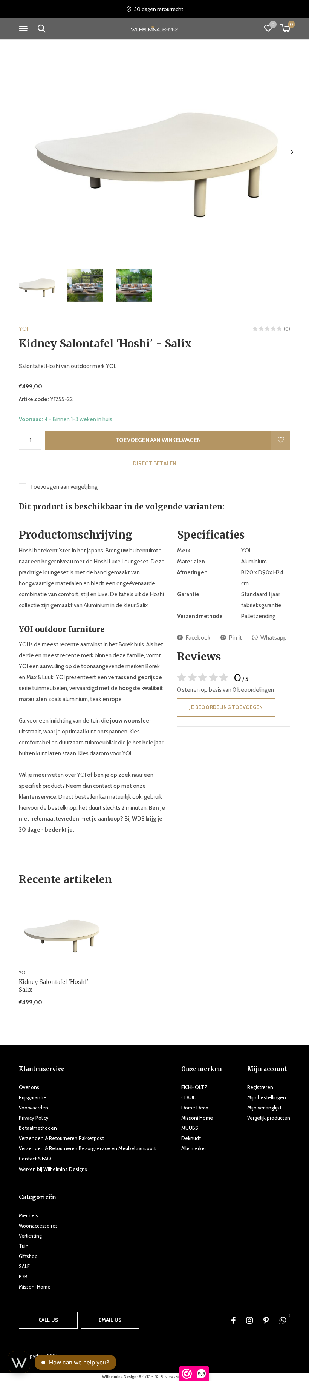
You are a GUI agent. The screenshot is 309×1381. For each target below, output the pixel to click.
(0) (287, 329)
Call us (48, 1320)
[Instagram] (249, 1320)
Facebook (197, 637)
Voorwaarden (33, 1108)
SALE (24, 1266)
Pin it (235, 637)
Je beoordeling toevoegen (226, 707)
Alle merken (194, 1148)
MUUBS (189, 1128)
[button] (24, 29)
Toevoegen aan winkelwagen (158, 440)
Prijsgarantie (32, 1097)
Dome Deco (194, 1108)
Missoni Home (197, 1118)
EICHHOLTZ (194, 1087)
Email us (110, 1320)
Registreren (260, 1087)
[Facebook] (233, 1320)
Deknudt (191, 1138)
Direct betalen (155, 463)
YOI (23, 328)
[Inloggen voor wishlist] (280, 440)
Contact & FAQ (35, 1158)
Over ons (29, 1087)
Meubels (28, 1215)
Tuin (24, 1246)
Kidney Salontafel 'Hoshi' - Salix (56, 985)
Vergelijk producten (268, 1118)
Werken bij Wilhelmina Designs (53, 1169)
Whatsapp (273, 637)
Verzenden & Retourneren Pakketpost (61, 1138)
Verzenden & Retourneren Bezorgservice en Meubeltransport (87, 1148)
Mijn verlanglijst (264, 1108)
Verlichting (30, 1236)
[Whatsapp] (282, 1320)
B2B (23, 1277)
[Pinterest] (266, 1320)
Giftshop (28, 1256)
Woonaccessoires (38, 1226)
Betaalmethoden (38, 1128)
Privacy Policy (34, 1118)
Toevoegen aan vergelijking (64, 486)
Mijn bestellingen (266, 1097)
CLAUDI (189, 1097)
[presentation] (292, 152)
